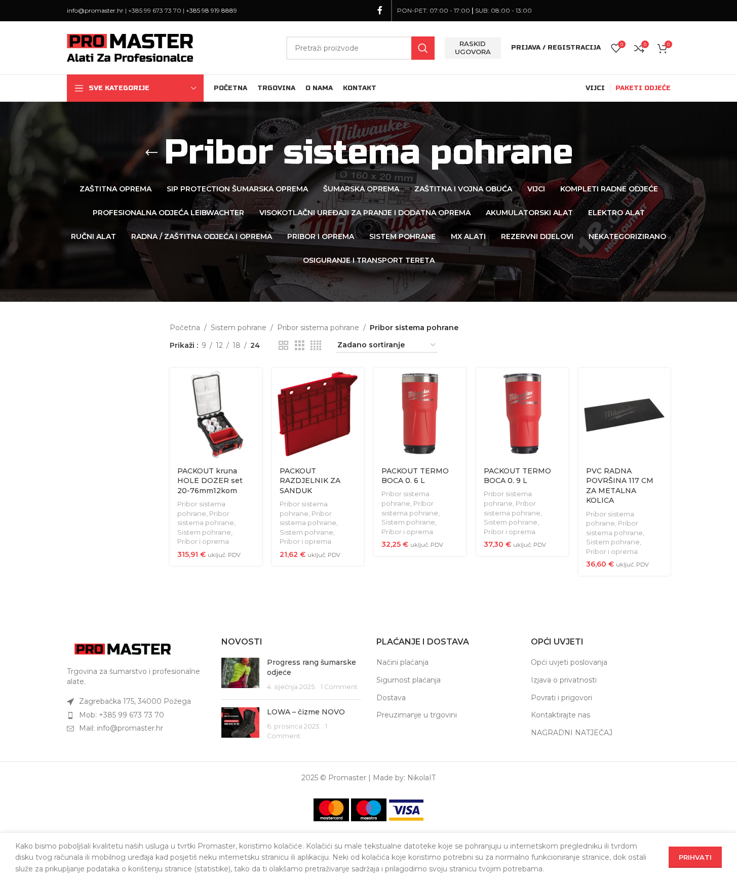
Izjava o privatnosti (564, 680)
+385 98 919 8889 (211, 10)
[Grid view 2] (283, 345)
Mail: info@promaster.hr (121, 728)
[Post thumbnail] (240, 675)
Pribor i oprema (203, 541)
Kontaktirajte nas (560, 714)
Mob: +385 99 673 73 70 (121, 714)
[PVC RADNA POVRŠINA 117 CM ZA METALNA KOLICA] (624, 414)
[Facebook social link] (380, 10)
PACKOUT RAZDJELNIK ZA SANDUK (310, 480)
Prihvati (695, 857)
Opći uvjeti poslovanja (569, 662)
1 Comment (339, 687)
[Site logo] (130, 47)
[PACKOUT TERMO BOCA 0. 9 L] (522, 414)
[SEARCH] (423, 48)
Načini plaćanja (402, 662)
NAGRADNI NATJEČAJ (571, 732)
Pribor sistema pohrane (318, 327)
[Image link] (122, 648)
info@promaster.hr (95, 10)
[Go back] (151, 153)
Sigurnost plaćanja (408, 680)
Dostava (391, 697)
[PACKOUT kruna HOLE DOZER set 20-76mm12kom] (216, 414)
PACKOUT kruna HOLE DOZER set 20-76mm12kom (210, 480)
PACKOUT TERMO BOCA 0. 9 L (517, 476)
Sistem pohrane (238, 327)
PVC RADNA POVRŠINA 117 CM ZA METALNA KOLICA (619, 485)
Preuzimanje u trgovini (416, 714)
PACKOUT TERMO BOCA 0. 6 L (415, 476)
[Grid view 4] (316, 345)
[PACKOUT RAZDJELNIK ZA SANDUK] (318, 414)
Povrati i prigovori (561, 697)
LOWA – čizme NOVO (306, 711)
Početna (185, 327)
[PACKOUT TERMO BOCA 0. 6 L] (420, 414)
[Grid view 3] (299, 345)
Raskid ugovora (473, 47)
